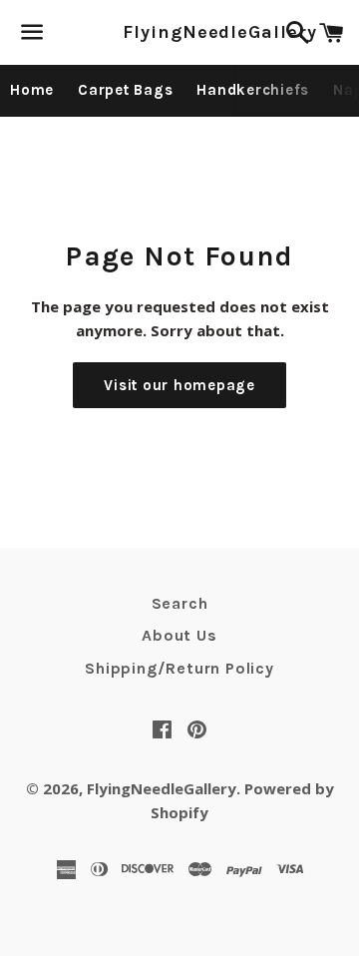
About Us (179, 635)
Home (32, 90)
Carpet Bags (125, 90)
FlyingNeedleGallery (179, 32)
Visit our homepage (179, 385)
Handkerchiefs (252, 90)
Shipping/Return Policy (179, 668)
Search (180, 603)
